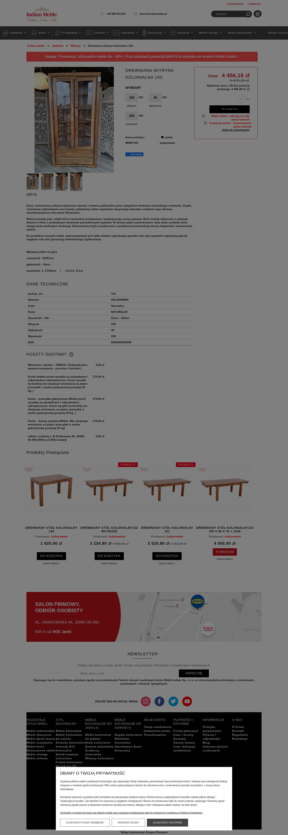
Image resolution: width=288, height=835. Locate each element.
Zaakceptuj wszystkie (167, 822)
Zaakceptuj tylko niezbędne (85, 822)
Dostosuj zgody (128, 822)
